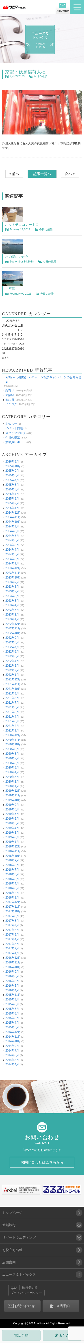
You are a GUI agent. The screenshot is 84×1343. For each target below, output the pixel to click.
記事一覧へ (42, 174)
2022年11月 (13, 628)
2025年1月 (12, 508)
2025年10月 (13, 466)
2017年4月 (12, 939)
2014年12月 (13, 1032)
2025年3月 (12, 498)
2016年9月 (12, 971)
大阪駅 (9, 395)
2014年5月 (12, 1060)
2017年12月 (13, 902)
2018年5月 (12, 879)
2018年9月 (12, 860)
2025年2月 (12, 503)
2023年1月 (12, 619)
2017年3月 (12, 944)
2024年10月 (13, 521)
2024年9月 (12, 526)
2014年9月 (12, 1046)
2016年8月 (12, 976)
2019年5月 (12, 823)
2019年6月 (12, 818)
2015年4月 (12, 1022)
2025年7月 (12, 480)
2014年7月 (12, 1050)
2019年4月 (12, 828)
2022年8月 (12, 642)
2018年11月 (13, 851)
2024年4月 (12, 549)
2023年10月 (13, 577)
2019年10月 (13, 800)
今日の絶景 (40, 76)
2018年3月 (12, 888)
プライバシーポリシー (26, 1293)
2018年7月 (12, 869)
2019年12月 (13, 790)
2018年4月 (12, 883)
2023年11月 (13, 572)
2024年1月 (12, 563)
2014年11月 (13, 1036)
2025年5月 (12, 489)
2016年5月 (12, 985)
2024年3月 (12, 554)
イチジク (11, 404)
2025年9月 (12, 470)
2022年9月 (12, 637)
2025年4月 (12, 494)
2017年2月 (12, 948)
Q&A (14, 1287)
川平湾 (10, 289)
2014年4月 (12, 1064)
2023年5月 (12, 600)
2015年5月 (12, 1018)
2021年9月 (12, 693)
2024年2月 (12, 559)
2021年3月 (12, 721)
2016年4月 (12, 990)
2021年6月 (12, 707)
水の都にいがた (17, 256)
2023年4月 (12, 605)
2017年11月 (13, 906)
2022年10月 (13, 633)
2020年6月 (12, 763)
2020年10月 (13, 744)
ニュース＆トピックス (19, 1274)
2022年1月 (12, 674)
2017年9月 (12, 916)
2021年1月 (12, 730)
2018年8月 (12, 865)
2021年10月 (13, 688)
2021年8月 (12, 698)
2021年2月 (12, 725)
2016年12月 (13, 957)
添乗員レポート (15, 442)
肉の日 (9, 399)
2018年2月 (12, 893)
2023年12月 (13, 568)
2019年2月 (12, 837)
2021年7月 (12, 702)
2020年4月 (12, 772)
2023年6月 (12, 596)
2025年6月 (12, 484)
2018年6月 (12, 874)
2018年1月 (12, 897)
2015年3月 (12, 1027)
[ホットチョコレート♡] (12, 219)
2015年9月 (12, 999)
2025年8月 (12, 475)
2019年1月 (12, 841)
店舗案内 (9, 1262)
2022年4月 (12, 661)
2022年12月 (13, 624)
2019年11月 (13, 795)
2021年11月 (13, 684)
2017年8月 (12, 920)
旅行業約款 (30, 1287)
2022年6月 (12, 651)
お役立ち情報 (12, 1250)
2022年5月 (12, 656)
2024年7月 (12, 535)
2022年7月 (12, 647)
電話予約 (21, 1335)
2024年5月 (12, 545)
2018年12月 (13, 846)
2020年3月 (12, 777)
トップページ (12, 1213)
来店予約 (62, 1335)
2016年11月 (13, 962)
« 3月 (5, 358)
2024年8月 (12, 531)
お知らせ (11, 423)
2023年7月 (12, 591)
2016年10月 (13, 967)
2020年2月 (12, 781)
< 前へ (14, 174)
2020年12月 (13, 735)
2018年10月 (13, 855)
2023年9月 (12, 582)
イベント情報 (14, 428)
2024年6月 (12, 540)
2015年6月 (12, 1013)
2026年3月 (12, 461)
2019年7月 (12, 814)
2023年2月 (12, 614)
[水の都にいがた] (12, 251)
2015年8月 (12, 1004)
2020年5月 (12, 767)
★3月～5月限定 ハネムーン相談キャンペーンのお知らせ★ (43, 380)
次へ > (70, 174)
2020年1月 (12, 786)
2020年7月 (12, 758)
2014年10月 (13, 1041)
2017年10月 (13, 911)
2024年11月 (13, 517)
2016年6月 (12, 981)
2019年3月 (12, 832)
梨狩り (9, 390)
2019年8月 (12, 809)
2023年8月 (12, 586)
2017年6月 (12, 930)
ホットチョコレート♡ (22, 224)
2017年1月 (12, 953)
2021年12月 (13, 679)
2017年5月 (12, 934)
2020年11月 (13, 740)
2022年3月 (12, 665)
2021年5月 (12, 712)
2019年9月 (12, 804)
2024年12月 (13, 512)
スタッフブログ (15, 433)
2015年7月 (12, 1008)
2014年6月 (12, 1055)
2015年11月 (13, 994)
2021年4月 (12, 716)
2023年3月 (12, 610)
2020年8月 (12, 753)
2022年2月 (12, 670)
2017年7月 (12, 925)
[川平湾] (12, 283)
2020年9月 (12, 749)
